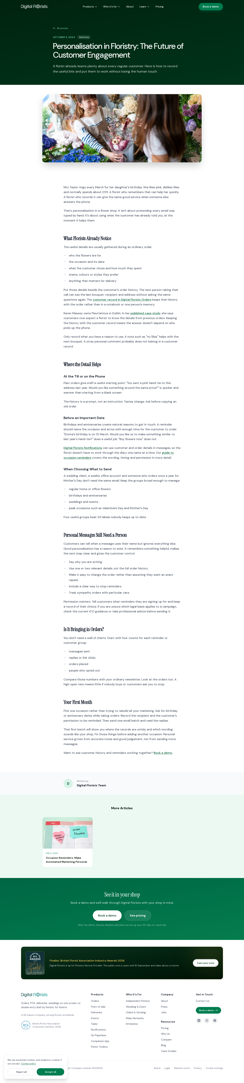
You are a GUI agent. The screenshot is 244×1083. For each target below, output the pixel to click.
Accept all (50, 1071)
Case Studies (168, 1051)
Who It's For (134, 994)
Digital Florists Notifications (83, 448)
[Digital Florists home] (34, 6)
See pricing (138, 915)
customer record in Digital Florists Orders (122, 300)
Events (95, 1018)
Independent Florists (138, 1001)
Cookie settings (214, 1068)
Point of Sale (98, 1006)
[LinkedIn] (199, 1021)
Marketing (84, 37)
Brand (157, 1068)
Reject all (21, 1071)
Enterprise (132, 1024)
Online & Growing (136, 1012)
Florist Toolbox (99, 1046)
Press (164, 1006)
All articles (62, 28)
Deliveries (96, 1012)
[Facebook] (215, 1021)
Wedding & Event (136, 1006)
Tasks (94, 1024)
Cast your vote (205, 962)
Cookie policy (28, 1063)
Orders (95, 1001)
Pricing (159, 6)
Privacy (198, 1068)
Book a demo (211, 6)
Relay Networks (135, 1018)
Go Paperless (98, 1035)
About (130, 6)
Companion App (100, 1041)
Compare (166, 1039)
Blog (163, 1045)
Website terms (182, 1068)
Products (88, 6)
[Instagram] (207, 1021)
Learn (143, 6)
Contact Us (202, 1001)
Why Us (165, 1034)
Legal (167, 1068)
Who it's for (110, 6)
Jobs (163, 1012)
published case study (145, 313)
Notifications (98, 1029)
